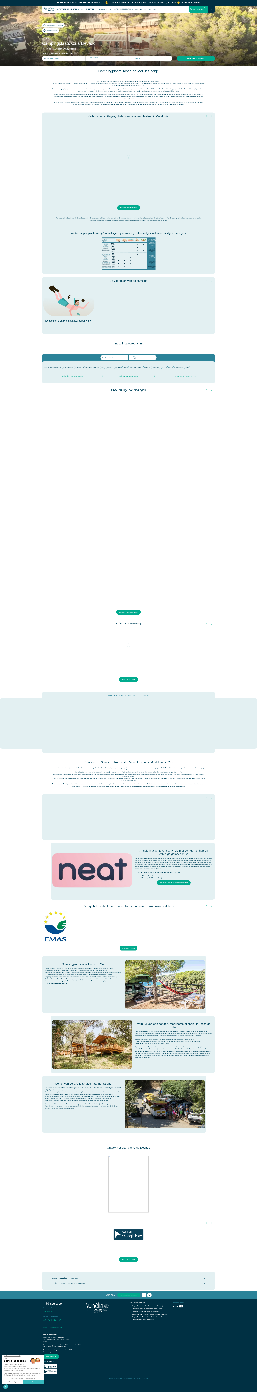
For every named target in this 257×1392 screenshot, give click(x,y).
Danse (125, 367)
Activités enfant (79, 367)
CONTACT (138, 9)
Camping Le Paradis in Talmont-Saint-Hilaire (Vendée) (147, 1308)
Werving (139, 1378)
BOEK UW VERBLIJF (128, 679)
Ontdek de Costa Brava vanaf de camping (68, 1283)
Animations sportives (92, 367)
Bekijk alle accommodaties (195, 58)
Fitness (147, 367)
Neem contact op (51, 1356)
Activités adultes (68, 367)
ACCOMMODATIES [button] (88, 9)
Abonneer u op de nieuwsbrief (128, 1295)
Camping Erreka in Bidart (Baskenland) (143, 1319)
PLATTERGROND (150, 9)
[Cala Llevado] (49, 9)
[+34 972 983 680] (191, 9)
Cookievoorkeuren (129, 1378)
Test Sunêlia (179, 367)
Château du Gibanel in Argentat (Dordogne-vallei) (146, 1311)
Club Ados (110, 367)
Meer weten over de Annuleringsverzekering (174, 882)
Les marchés (155, 367)
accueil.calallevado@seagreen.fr (52, 1328)
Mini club (164, 367)
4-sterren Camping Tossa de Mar (65, 1278)
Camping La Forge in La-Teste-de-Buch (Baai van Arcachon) (149, 1314)
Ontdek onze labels (128, 948)
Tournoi (187, 367)
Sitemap (146, 1378)
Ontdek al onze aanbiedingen (128, 612)
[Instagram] (149, 1295)
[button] (211, 9)
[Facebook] (144, 1295)
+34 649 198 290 (52, 1320)
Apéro (102, 367)
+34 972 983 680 (198, 10)
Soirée (171, 367)
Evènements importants (136, 367)
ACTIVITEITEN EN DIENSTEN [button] (67, 9)
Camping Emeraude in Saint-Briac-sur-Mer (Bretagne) (147, 1306)
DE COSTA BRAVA (105, 9)
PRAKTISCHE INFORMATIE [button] (122, 9)
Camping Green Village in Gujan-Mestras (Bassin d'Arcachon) (149, 1317)
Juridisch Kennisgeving (115, 1378)
